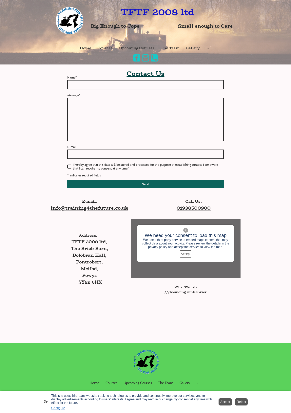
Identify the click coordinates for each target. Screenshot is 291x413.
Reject (241, 402)
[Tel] (154, 58)
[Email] (145, 58)
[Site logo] (69, 20)
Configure (58, 408)
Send (145, 184)
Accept (185, 254)
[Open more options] (208, 48)
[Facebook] (136, 58)
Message (73, 95)
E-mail (71, 147)
